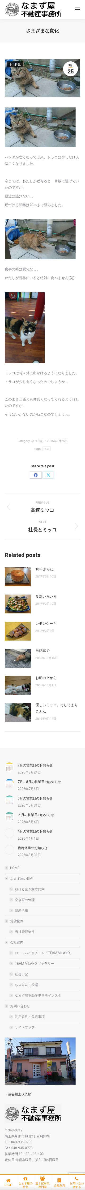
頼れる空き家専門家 (30, 889)
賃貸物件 (16, 921)
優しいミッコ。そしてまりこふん (56, 708)
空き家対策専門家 (42, 1185)
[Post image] (18, 576)
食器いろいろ (46, 596)
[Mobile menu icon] (77, 9)
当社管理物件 (25, 932)
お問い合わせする (77, 1185)
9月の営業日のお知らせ (35, 765)
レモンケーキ (46, 623)
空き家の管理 (25, 900)
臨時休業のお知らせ (32, 848)
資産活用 (21, 910)
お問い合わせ (20, 1006)
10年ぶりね (44, 569)
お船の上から (46, 678)
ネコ (46, 448)
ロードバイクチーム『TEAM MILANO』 (44, 953)
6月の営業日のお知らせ (35, 798)
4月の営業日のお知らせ (35, 831)
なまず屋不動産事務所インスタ (38, 995)
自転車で (42, 651)
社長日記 (21, 974)
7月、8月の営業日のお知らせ (39, 782)
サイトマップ (25, 1027)
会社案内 (16, 942)
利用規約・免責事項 (30, 1017)
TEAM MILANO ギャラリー (34, 963)
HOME (14, 868)
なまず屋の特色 (21, 878)
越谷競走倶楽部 (19, 1094)
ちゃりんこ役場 (26, 985)
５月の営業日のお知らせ (36, 815)
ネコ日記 (15, 64)
